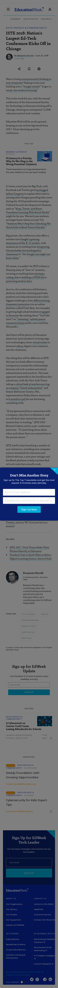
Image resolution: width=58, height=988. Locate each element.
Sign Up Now (29, 509)
